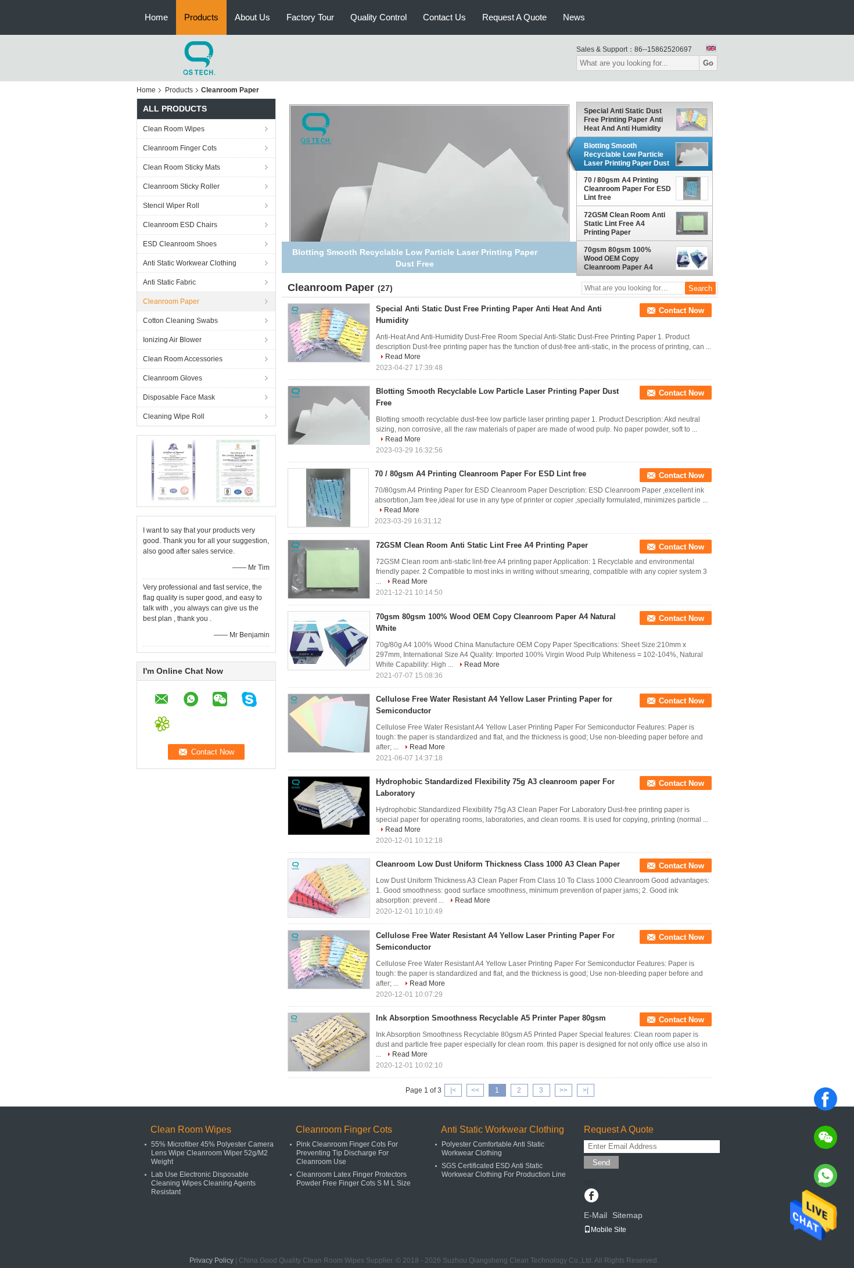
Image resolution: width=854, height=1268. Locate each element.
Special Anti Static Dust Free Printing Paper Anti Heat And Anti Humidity (623, 119)
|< (453, 1090)
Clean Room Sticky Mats (181, 167)
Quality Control (378, 17)
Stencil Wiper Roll (171, 206)
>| (586, 1090)
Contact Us (444, 17)
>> (563, 1090)
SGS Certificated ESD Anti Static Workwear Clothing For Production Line (504, 1170)
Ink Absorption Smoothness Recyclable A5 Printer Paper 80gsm (491, 1018)
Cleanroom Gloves (172, 378)
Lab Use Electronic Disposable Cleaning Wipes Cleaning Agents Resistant (203, 1183)
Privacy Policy (211, 1260)
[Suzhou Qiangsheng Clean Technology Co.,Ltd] (200, 57)
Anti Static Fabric (169, 282)
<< (475, 1090)
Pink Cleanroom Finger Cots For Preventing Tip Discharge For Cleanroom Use (347, 1153)
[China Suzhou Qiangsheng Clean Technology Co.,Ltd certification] (174, 470)
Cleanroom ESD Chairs (180, 225)
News (574, 17)
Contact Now (681, 310)
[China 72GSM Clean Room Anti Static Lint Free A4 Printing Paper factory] (329, 569)
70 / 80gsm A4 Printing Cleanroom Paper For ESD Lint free (627, 189)
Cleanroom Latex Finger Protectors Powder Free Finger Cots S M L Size (353, 1178)
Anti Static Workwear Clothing (189, 263)
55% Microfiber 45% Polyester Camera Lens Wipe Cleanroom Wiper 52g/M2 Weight (212, 1153)
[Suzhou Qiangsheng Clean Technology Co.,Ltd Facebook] (591, 1196)
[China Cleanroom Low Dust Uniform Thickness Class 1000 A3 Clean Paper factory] (329, 888)
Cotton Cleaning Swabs (180, 321)
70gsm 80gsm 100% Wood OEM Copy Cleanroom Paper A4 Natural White (618, 258)
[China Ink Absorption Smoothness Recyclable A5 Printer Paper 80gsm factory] (329, 1042)
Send (601, 1162)
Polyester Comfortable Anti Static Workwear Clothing (493, 1148)
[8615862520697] (825, 1175)
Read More (403, 357)
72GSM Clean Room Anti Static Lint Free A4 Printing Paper (624, 223)
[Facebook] (825, 1099)
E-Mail (595, 1215)
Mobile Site (608, 1230)
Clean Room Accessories (183, 359)
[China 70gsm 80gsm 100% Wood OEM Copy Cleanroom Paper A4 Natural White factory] (329, 640)
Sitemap (627, 1215)
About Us (252, 17)
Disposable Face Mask (179, 397)
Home (156, 17)
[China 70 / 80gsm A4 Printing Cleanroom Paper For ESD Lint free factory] (328, 497)
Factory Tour (310, 17)
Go (708, 63)
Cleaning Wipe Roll (173, 416)
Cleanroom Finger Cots (180, 148)
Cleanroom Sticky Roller (181, 186)
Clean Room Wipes (173, 129)
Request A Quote (514, 17)
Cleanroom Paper (171, 301)
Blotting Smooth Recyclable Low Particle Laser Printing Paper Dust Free (626, 154)
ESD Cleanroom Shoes (180, 244)
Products (201, 17)
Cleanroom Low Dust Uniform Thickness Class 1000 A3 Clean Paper (498, 864)
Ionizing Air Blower (172, 340)
